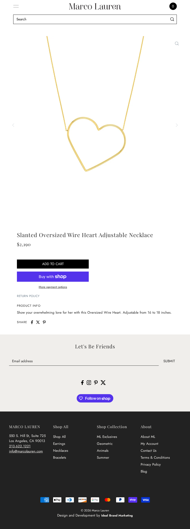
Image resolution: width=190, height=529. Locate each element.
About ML (148, 436)
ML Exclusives (107, 436)
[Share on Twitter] (38, 322)
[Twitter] (103, 382)
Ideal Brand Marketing (117, 515)
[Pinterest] (96, 382)
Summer (103, 457)
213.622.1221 (20, 446)
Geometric (105, 443)
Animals (102, 450)
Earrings (59, 443)
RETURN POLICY (28, 296)
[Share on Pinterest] (44, 322)
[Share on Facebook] (32, 322)
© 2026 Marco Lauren (95, 510)
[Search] (172, 19)
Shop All (59, 436)
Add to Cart (53, 263)
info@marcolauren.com (26, 451)
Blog (144, 471)
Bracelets (59, 457)
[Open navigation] (16, 6)
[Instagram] (89, 382)
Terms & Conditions (155, 457)
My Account (149, 443)
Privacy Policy (151, 464)
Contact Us (148, 450)
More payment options (53, 287)
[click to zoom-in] (177, 43)
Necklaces (60, 450)
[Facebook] (82, 382)
